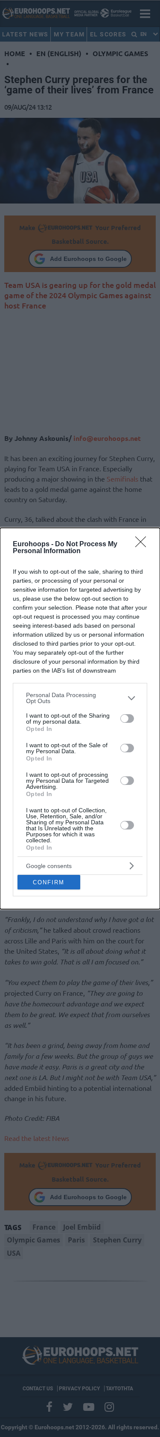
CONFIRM (48, 882)
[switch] (127, 718)
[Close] (143, 544)
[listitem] (80, 698)
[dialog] (80, 718)
